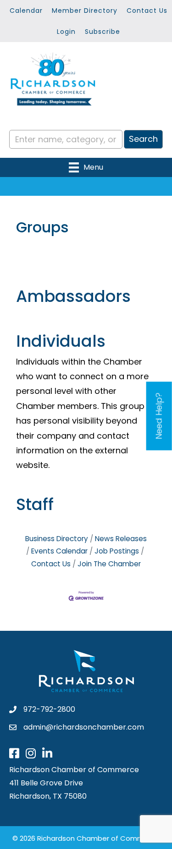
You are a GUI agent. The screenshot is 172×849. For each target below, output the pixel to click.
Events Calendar (59, 551)
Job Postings (116, 551)
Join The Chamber (109, 564)
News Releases (121, 538)
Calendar (26, 10)
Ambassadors (73, 296)
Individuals (60, 341)
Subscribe (102, 31)
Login (66, 31)
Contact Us (147, 10)
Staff (35, 504)
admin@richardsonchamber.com (83, 727)
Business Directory (56, 538)
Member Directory (84, 10)
